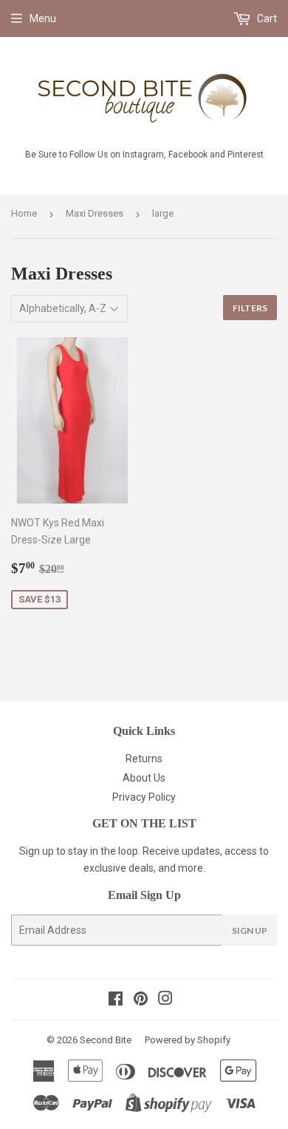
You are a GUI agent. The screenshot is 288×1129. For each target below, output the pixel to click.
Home (24, 213)
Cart (266, 18)
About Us (144, 778)
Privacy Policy (144, 797)
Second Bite (105, 1039)
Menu (43, 18)
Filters (250, 307)
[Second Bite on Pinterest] (140, 1000)
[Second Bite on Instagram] (165, 1000)
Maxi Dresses (94, 213)
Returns (144, 758)
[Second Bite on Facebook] (115, 1000)
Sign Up (249, 930)
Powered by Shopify (187, 1039)
